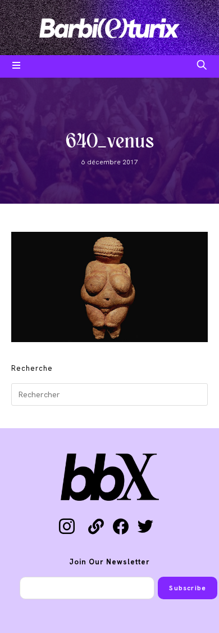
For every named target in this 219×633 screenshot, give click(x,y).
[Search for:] (202, 66)
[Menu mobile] (16, 66)
